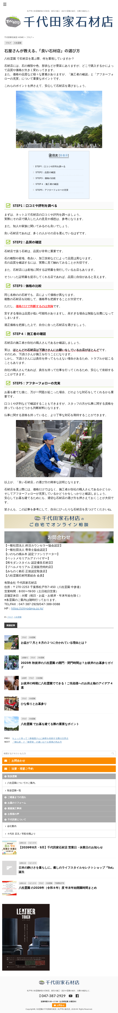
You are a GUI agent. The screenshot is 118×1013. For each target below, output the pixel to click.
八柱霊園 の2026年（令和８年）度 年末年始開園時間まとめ (58, 887)
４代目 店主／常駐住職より (21, 833)
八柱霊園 (17, 617)
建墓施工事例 (14, 808)
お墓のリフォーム (17, 802)
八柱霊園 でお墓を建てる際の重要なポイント (50, 724)
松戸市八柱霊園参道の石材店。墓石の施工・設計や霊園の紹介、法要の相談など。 (59, 991)
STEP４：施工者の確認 (46, 184)
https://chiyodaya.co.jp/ (27, 608)
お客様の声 (13, 813)
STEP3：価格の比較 (45, 178)
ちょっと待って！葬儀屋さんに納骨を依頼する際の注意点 (40, 738)
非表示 (64, 155)
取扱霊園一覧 (14, 790)
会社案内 (11, 826)
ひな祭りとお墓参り (34, 703)
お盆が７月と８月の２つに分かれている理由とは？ (54, 642)
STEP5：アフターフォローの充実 (51, 190)
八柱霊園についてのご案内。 (22, 782)
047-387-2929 (53, 996)
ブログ (10, 617)
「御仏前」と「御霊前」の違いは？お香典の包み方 (37, 742)
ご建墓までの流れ (17, 797)
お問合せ (60, 1005)
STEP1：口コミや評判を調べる (50, 166)
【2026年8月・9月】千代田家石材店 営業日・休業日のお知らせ (61, 847)
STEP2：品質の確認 (45, 172)
